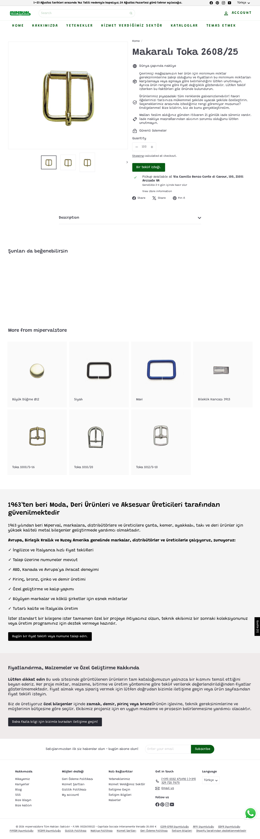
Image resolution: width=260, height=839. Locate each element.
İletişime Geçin (119, 789)
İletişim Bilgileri (120, 795)
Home (18, 26)
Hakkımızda (45, 26)
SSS (18, 795)
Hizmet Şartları (73, 784)
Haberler (115, 800)
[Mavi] (161, 374)
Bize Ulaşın (23, 800)
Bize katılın (23, 805)
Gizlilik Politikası (74, 789)
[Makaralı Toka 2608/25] (26, 287)
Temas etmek (221, 26)
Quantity (139, 138)
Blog (18, 789)
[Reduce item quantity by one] (136, 147)
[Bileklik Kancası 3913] (223, 374)
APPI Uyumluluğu (203, 826)
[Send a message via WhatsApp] (250, 813)
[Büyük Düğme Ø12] (37, 374)
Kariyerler (22, 784)
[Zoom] (68, 95)
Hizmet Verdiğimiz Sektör (131, 26)
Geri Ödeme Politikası (77, 779)
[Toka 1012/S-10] (161, 442)
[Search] (131, 13)
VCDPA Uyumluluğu (49, 830)
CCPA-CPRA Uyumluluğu (174, 826)
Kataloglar (184, 26)
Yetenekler (79, 26)
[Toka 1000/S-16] (37, 442)
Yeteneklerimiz (119, 779)
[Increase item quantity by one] (151, 147)
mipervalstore (50, 330)
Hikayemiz (22, 779)
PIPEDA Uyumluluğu (22, 830)
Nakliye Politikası (102, 830)
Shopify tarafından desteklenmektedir (221, 830)
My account (70, 795)
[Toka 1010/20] (99, 442)
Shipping (138, 156)
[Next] (125, 162)
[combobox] (87, 13)
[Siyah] (99, 374)
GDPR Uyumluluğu (229, 826)
